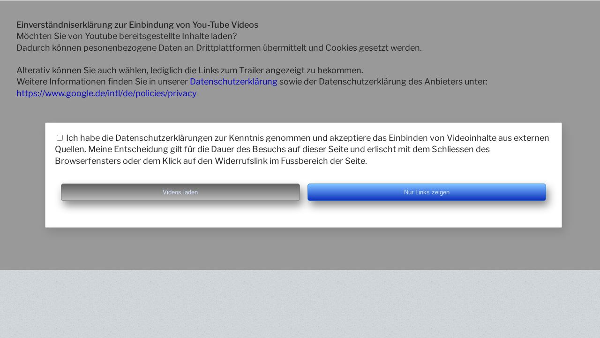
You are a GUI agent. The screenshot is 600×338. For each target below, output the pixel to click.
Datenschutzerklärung (234, 81)
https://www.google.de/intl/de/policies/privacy (106, 93)
